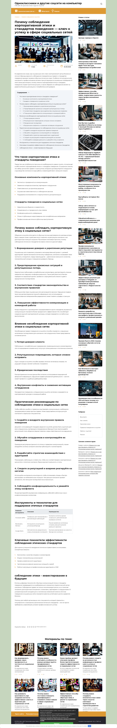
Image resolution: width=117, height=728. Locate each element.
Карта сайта (19, 714)
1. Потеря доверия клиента (31, 118)
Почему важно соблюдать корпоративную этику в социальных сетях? (43, 104)
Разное (82, 434)
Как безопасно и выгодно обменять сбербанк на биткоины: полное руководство (88, 371)
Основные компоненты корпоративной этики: (37, 99)
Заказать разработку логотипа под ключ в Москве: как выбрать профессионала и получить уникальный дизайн (90, 314)
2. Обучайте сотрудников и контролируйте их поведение (41, 133)
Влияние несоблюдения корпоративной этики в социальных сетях (42, 116)
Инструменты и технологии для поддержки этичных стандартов (41, 142)
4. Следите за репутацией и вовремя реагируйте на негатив (41, 137)
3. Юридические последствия (32, 123)
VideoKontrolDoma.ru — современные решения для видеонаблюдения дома (89, 220)
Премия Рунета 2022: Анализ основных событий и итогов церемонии (89, 343)
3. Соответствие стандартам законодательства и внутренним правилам (45, 111)
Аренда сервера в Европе (88, 38)
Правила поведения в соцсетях (25, 59)
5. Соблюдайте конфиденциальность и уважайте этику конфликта (43, 140)
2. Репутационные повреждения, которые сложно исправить (42, 120)
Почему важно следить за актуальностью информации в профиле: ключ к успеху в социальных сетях (92, 662)
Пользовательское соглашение (37, 714)
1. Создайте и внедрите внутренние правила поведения (40, 130)
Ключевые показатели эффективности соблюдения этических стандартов (44, 145)
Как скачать (83, 420)
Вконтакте (83, 417)
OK (89, 726)
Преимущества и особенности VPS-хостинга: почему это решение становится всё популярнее (90, 401)
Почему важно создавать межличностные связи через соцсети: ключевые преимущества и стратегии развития (91, 699)
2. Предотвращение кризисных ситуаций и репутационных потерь (44, 108)
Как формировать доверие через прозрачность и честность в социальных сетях (24, 662)
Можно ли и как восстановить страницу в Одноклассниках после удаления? (90, 447)
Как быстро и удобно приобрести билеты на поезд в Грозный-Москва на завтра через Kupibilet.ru (89, 126)
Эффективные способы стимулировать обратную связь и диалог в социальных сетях (69, 698)
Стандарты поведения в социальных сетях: (36, 101)
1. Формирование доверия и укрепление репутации (39, 106)
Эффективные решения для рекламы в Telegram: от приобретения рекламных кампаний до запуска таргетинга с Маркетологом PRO (89, 282)
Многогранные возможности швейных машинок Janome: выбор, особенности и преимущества (89, 187)
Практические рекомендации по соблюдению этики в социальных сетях (44, 128)
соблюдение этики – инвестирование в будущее (36, 148)
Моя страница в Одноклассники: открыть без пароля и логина (89, 473)
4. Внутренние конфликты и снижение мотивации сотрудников (43, 125)
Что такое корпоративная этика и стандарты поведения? (39, 96)
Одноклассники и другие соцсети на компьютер (48, 3)
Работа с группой (85, 431)
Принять (56, 723)
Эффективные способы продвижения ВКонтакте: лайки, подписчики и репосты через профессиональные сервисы (90, 95)
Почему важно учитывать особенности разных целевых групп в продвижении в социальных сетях (46, 662)
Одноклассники (85, 424)
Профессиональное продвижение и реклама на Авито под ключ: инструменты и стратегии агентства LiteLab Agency (90, 250)
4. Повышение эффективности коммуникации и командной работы (44, 113)
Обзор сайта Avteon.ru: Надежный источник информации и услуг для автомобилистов (88, 208)
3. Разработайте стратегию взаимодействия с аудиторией (41, 135)
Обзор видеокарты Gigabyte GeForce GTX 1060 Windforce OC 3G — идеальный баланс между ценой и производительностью (89, 156)
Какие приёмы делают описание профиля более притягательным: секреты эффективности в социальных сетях (70, 662)
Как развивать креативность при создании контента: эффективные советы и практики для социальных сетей (24, 698)
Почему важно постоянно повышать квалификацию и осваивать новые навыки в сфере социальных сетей (47, 698)
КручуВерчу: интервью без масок (88, 198)
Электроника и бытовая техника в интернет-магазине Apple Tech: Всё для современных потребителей (90, 64)
